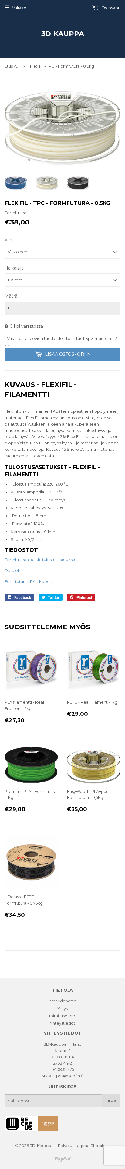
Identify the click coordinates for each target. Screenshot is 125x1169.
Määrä (11, 296)
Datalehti (14, 570)
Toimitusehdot (63, 1015)
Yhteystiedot (62, 1023)
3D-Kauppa (62, 33)
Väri (8, 239)
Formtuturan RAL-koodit (28, 581)
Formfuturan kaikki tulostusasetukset (41, 559)
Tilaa (111, 1101)
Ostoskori (110, 7)
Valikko (19, 7)
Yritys (62, 1008)
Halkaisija (14, 268)
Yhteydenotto (62, 1000)
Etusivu (11, 66)
